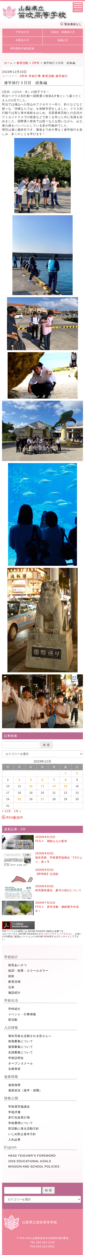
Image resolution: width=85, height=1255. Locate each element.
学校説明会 (16, 1057)
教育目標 (14, 981)
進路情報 (11, 1076)
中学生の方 (22, 32)
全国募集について (20, 1052)
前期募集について (20, 1041)
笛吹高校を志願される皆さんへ (30, 1036)
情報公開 (11, 1098)
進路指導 (14, 1085)
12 (31, 786)
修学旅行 (61, 76)
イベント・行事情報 (22, 1014)
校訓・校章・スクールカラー (28, 970)
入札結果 (14, 1139)
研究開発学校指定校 (22, 48)
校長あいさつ (17, 965)
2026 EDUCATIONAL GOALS (29, 1161)
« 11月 (6, 811)
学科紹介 (14, 1008)
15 (65, 786)
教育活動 (48, 76)
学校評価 (14, 1112)
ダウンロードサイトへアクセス (54, 934)
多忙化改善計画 (19, 1117)
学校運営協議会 (19, 1106)
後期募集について (20, 1046)
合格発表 (14, 1068)
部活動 (13, 1019)
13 (42, 786)
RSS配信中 (14, 817)
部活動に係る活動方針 (23, 1128)
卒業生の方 (22, 40)
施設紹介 (14, 992)
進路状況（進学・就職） (25, 1090)
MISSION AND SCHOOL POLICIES (33, 1166)
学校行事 (35, 76)
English (10, 1147)
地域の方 (63, 40)
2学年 (24, 76)
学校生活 (11, 1000)
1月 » (17, 811)
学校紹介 (11, 957)
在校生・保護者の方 (63, 32)
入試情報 (11, 1027)
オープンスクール (20, 1063)
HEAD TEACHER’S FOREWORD (32, 1155)
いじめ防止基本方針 (22, 1134)
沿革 (11, 987)
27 (42, 799)
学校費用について (20, 1123)
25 (19, 799)
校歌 (11, 976)
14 (54, 786)
